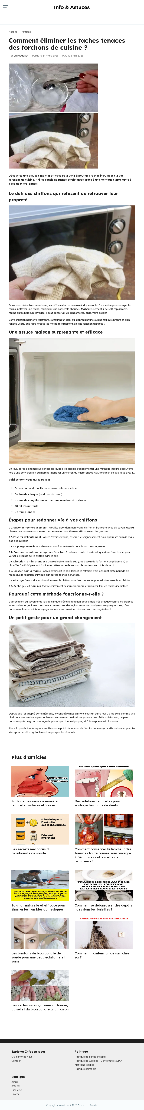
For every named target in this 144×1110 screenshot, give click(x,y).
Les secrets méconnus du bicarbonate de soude (31, 851)
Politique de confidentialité (90, 1056)
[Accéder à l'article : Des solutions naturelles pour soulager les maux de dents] (104, 781)
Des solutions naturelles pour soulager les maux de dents (97, 803)
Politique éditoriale (85, 1068)
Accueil (13, 31)
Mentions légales (84, 1064)
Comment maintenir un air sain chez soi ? (102, 955)
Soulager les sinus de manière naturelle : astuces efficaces (34, 803)
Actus (14, 1082)
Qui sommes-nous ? (23, 1056)
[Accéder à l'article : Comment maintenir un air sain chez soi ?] (104, 933)
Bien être (16, 1090)
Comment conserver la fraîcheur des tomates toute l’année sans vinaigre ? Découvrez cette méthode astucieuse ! (103, 855)
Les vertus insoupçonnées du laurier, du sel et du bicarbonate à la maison (39, 1007)
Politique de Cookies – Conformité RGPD (98, 1060)
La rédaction (21, 55)
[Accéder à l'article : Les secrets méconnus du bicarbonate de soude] (40, 829)
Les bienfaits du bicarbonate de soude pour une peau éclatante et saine (38, 957)
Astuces (26, 31)
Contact (16, 1060)
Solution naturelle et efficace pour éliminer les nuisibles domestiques (38, 907)
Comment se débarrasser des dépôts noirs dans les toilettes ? (103, 907)
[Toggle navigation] (5, 7)
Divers (15, 1094)
